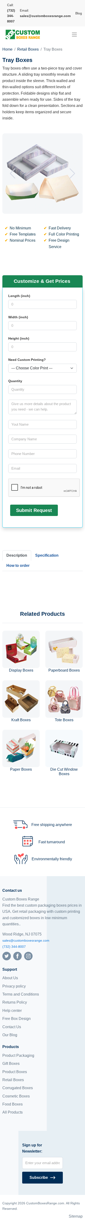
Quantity (15, 381)
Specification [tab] (47, 555)
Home (7, 49)
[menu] (74, 34)
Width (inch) (18, 317)
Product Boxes (14, 1072)
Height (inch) (18, 338)
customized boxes (25, 918)
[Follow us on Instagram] (28, 956)
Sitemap (76, 1216)
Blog (78, 13)
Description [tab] (16, 555)
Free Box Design (16, 1019)
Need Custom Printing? (27, 360)
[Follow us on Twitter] (6, 956)
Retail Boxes (28, 49)
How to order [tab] (18, 566)
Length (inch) (19, 296)
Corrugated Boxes (17, 1088)
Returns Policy (14, 1002)
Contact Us (11, 1027)
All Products (12, 1112)
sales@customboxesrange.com (25, 940)
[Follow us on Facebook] (17, 956)
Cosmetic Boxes (16, 1096)
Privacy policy (14, 986)
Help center (12, 1011)
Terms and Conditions (20, 994)
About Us (10, 978)
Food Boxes (12, 1104)
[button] (12, 173)
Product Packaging (18, 1055)
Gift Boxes (11, 1064)
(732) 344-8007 (14, 946)
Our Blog (9, 1035)
